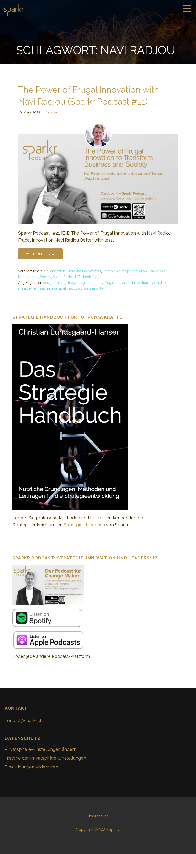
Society (45, 277)
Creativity (74, 271)
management (28, 288)
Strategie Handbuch (84, 524)
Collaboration (54, 271)
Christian (51, 112)
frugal (72, 283)
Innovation (139, 271)
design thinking (54, 283)
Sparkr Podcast (64, 277)
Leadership (157, 271)
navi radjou (48, 288)
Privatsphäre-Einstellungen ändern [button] (40, 749)
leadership (158, 283)
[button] (189, 8)
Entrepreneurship (116, 271)
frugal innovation (118, 283)
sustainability (93, 288)
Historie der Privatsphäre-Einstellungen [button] (45, 758)
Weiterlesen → (40, 254)
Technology (87, 277)
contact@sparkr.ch (24, 720)
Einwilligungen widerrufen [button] (31, 766)
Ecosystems (91, 271)
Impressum (98, 816)
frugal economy (91, 283)
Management (28, 277)
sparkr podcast (70, 288)
